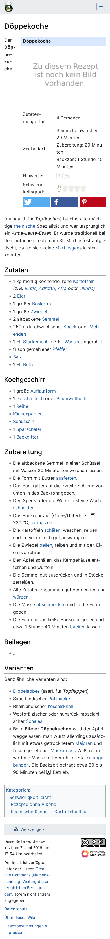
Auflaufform (43, 391)
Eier (21, 296)
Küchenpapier (27, 414)
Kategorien (17, 790)
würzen (20, 597)
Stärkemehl (35, 341)
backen (77, 627)
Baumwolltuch (71, 398)
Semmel (50, 319)
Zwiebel (38, 311)
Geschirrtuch (30, 398)
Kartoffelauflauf (71, 811)
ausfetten (66, 478)
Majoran (84, 743)
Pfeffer (59, 349)
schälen (52, 530)
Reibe (22, 406)
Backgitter (27, 437)
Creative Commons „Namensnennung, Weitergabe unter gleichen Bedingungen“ (27, 881)
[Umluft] (48, 772)
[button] (36, 202)
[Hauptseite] (9, 7)
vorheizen (41, 522)
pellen (45, 545)
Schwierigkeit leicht (30, 797)
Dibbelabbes (26, 691)
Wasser (72, 341)
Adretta (47, 288)
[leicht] (71, 188)
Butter (29, 364)
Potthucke (59, 698)
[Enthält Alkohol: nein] (59, 175)
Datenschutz (16, 908)
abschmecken (51, 604)
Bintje (30, 288)
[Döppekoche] (64, 77)
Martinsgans (68, 248)
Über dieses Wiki (19, 917)
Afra (62, 288)
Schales (34, 721)
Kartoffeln (83, 281)
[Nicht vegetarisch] (67, 175)
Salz (17, 357)
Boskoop (41, 303)
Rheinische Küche (29, 811)
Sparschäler (28, 429)
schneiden (23, 507)
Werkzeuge (31, 829)
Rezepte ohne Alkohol (34, 804)
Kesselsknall (60, 706)
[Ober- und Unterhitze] (93, 515)
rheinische (24, 226)
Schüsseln (23, 421)
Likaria (86, 288)
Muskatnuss (63, 750)
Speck (70, 326)
